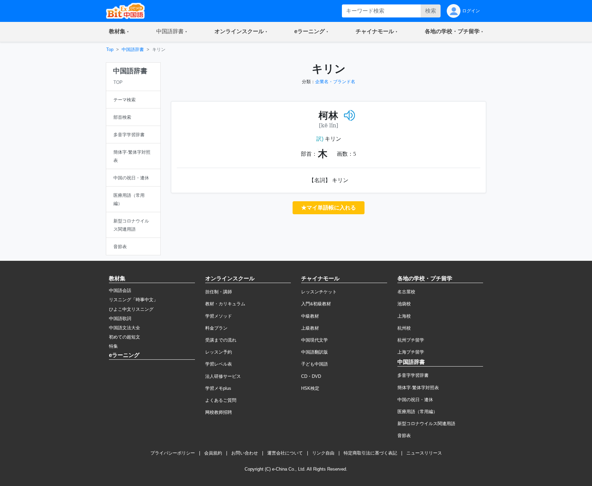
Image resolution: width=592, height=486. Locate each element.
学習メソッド (218, 316)
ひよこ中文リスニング (131, 309)
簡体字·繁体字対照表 (418, 387)
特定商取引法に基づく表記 (370, 453)
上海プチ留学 (410, 352)
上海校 (404, 316)
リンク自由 (323, 453)
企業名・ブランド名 (335, 81)
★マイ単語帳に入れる (328, 207)
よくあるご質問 (220, 400)
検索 (430, 11)
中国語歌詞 (120, 318)
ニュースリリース (424, 453)
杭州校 (404, 328)
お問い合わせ (244, 453)
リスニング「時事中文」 (133, 299)
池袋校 (404, 303)
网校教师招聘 (218, 412)
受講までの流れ (220, 340)
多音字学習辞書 (413, 375)
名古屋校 (406, 291)
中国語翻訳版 (314, 352)
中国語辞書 (133, 49)
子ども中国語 (314, 364)
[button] (119, 32)
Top (109, 49)
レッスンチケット (319, 291)
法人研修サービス (223, 376)
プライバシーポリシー (172, 453)
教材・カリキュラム (225, 303)
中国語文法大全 (124, 327)
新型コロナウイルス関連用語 (426, 423)
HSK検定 (310, 388)
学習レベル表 (218, 364)
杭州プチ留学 (410, 340)
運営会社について (285, 453)
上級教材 (310, 328)
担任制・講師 (218, 291)
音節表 (404, 435)
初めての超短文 (124, 337)
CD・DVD (311, 376)
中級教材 (310, 316)
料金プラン (216, 328)
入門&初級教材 (316, 303)
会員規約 (213, 453)
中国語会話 (120, 290)
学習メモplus (218, 388)
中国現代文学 (314, 340)
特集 (113, 346)
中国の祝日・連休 (415, 399)
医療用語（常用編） (417, 411)
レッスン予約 (218, 352)
